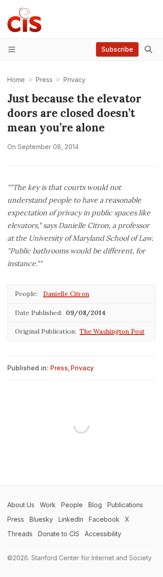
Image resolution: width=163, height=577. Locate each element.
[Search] (148, 49)
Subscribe (117, 49)
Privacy (82, 368)
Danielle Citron (66, 294)
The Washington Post (112, 331)
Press (59, 368)
